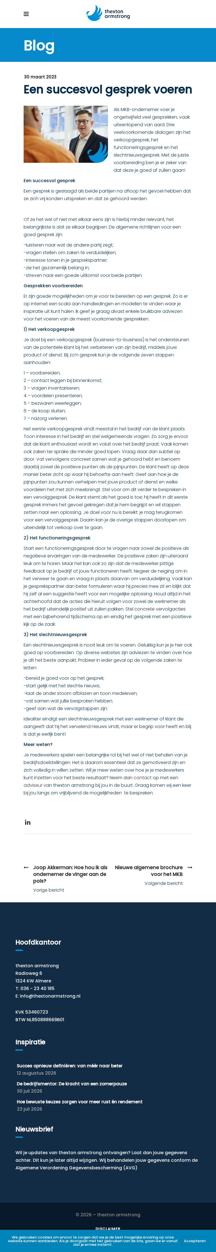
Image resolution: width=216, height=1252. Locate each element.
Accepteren (195, 1241)
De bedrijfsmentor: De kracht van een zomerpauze (72, 1084)
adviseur (33, 785)
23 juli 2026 (29, 1109)
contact (143, 777)
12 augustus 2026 (36, 1073)
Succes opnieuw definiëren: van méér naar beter (70, 1066)
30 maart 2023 (40, 77)
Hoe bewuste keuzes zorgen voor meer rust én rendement (80, 1102)
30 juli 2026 (29, 1091)
